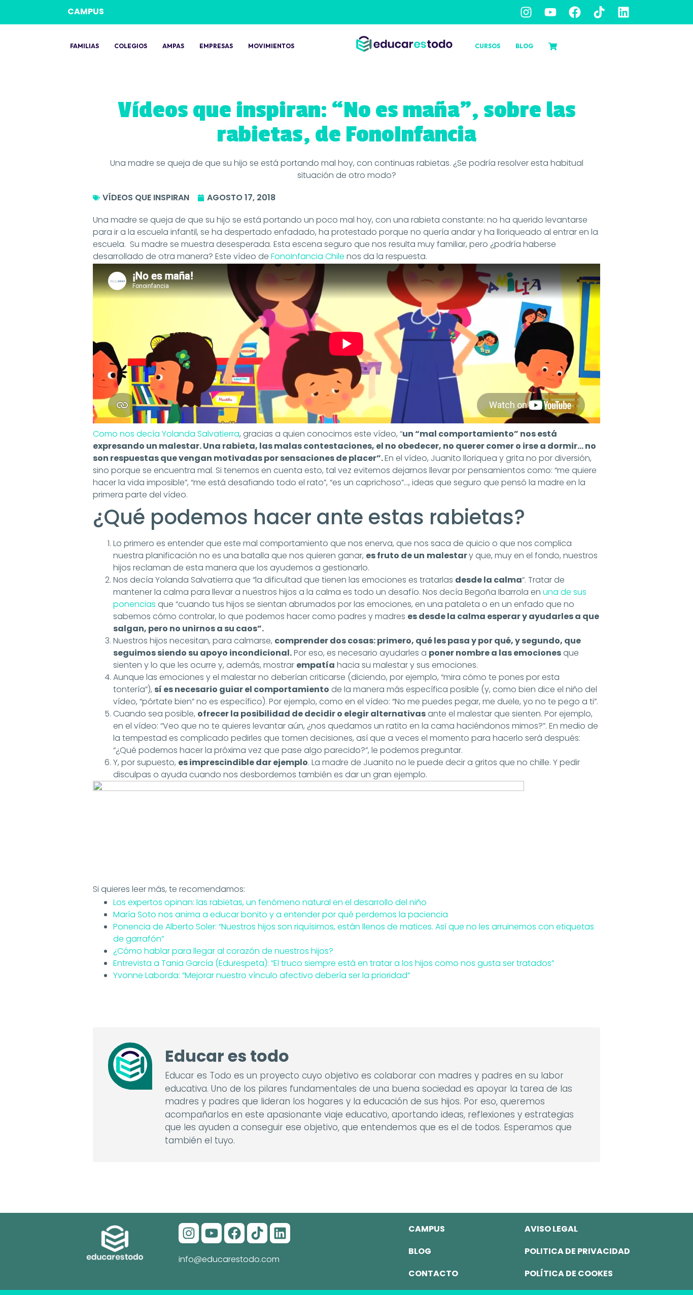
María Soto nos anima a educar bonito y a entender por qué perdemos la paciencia (280, 914)
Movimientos (271, 46)
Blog (524, 46)
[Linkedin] (623, 12)
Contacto (433, 1273)
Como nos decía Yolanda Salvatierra (166, 434)
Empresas (216, 46)
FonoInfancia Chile (307, 256)
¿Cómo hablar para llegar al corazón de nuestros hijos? (223, 951)
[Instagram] (526, 12)
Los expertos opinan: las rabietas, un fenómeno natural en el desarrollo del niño (270, 902)
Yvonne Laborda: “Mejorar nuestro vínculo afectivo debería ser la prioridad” (261, 975)
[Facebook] (575, 12)
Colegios (130, 46)
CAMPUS (85, 11)
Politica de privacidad (577, 1251)
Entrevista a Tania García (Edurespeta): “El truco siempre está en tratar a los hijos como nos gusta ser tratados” (333, 963)
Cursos (487, 46)
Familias (84, 46)
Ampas (173, 46)
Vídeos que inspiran (145, 197)
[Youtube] (550, 12)
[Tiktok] (599, 12)
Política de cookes (569, 1273)
